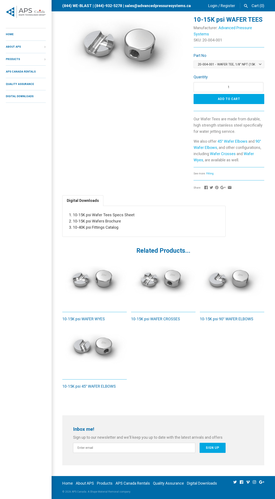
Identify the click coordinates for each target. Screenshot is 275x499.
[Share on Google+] (223, 187)
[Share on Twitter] (211, 187)
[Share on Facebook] (206, 187)
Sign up (212, 447)
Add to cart (229, 99)
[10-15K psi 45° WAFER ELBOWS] (94, 353)
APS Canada (79, 491)
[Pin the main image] (216, 187)
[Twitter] (235, 483)
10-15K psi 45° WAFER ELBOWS (89, 386)
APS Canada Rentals (21, 71)
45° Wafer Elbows (232, 141)
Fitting (210, 173)
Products (13, 59)
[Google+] (261, 483)
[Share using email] (230, 187)
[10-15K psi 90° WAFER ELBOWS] (232, 285)
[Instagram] (254, 483)
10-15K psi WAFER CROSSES (155, 319)
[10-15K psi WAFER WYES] (94, 285)
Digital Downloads (20, 96)
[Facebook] (241, 483)
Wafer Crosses (223, 153)
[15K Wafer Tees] (122, 19)
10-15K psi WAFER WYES (83, 319)
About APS (13, 46)
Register (228, 5)
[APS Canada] (26, 12)
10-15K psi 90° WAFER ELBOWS (226, 319)
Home (10, 34)
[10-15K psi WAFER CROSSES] (163, 285)
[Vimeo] (248, 483)
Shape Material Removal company (110, 491)
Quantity (201, 77)
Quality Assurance (20, 84)
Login (212, 5)
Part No (200, 55)
